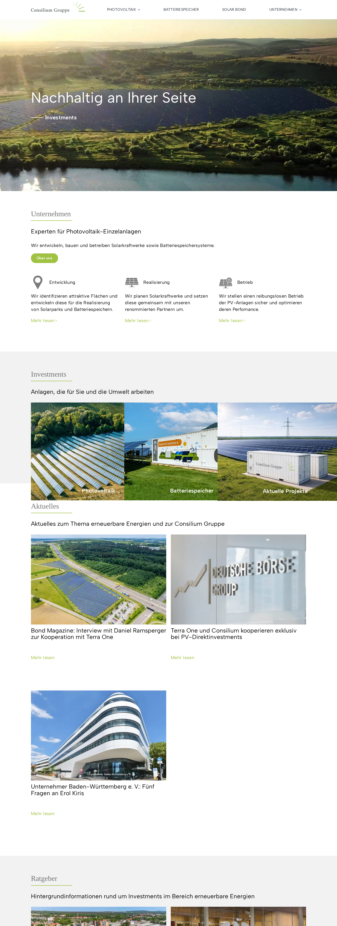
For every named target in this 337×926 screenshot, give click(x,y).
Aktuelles (45, 506)
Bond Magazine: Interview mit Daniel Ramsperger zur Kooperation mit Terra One (98, 634)
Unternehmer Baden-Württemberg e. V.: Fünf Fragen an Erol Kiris (92, 790)
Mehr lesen (43, 657)
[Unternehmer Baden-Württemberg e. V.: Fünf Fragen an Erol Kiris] (98, 735)
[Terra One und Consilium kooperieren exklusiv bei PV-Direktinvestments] (238, 579)
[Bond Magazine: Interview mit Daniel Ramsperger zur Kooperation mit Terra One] (98, 579)
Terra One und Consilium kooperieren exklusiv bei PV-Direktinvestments (234, 634)
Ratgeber (44, 878)
